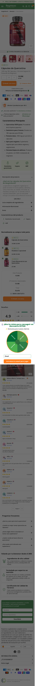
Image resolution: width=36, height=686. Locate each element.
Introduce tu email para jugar (17, 361)
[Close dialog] (34, 323)
